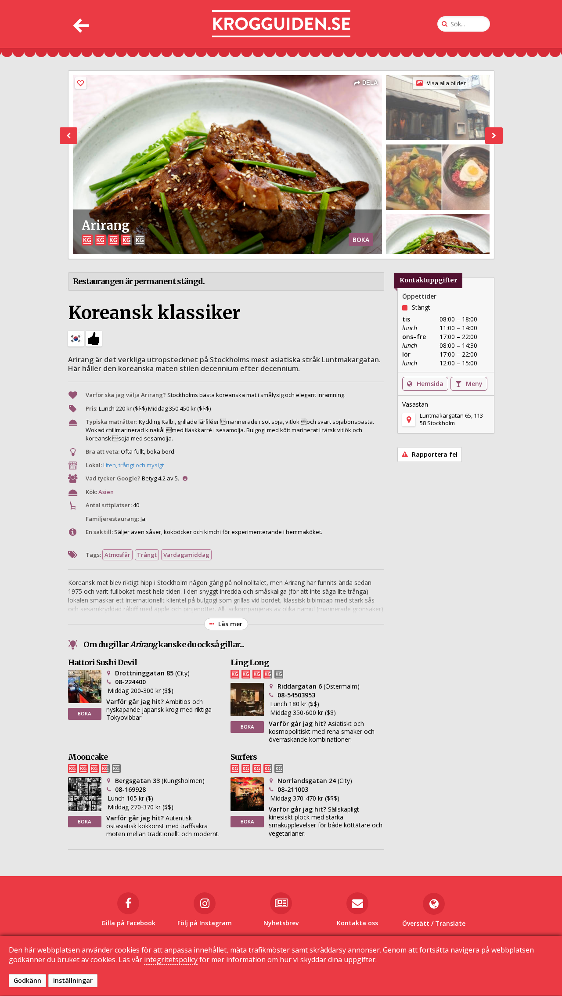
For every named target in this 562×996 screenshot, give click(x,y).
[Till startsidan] (281, 24)
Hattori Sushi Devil (102, 662)
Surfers (244, 757)
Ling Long (250, 662)
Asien (106, 492)
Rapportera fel (434, 454)
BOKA (361, 239)
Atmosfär (117, 555)
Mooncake (88, 757)
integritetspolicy (171, 960)
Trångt (147, 555)
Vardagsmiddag (186, 555)
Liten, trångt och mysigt (133, 465)
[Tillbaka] (80, 24)
